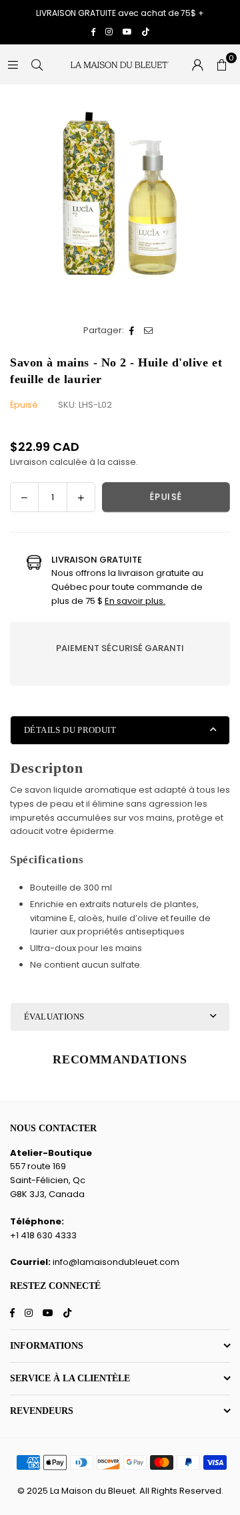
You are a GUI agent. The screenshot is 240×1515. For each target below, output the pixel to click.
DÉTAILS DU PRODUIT (70, 730)
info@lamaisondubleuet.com (116, 1262)
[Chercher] (37, 64)
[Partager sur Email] (149, 331)
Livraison (28, 462)
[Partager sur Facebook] (132, 331)
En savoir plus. (135, 601)
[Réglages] (197, 64)
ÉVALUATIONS (54, 1017)
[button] (221, 64)
